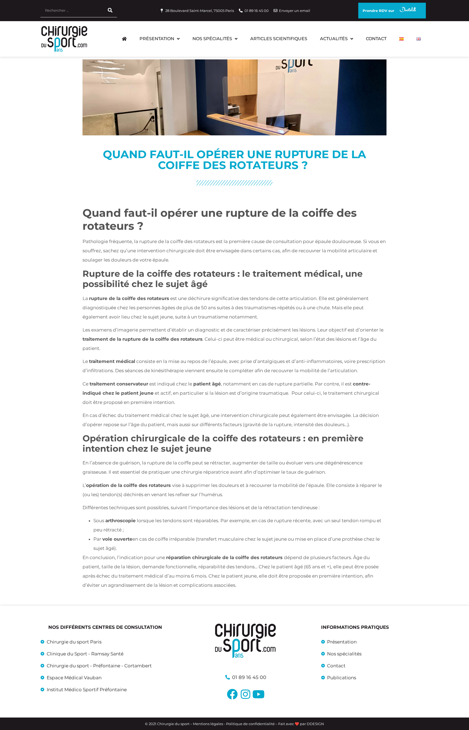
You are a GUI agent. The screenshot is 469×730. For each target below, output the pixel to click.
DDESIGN (315, 724)
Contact (376, 38)
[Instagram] (245, 694)
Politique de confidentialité (250, 724)
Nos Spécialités (212, 38)
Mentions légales (208, 724)
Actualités (334, 38)
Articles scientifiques (278, 38)
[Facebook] (232, 694)
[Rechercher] (110, 10)
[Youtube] (258, 694)
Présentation (157, 38)
